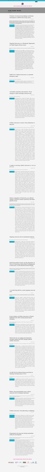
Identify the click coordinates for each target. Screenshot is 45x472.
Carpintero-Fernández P (23, 268)
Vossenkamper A (11, 269)
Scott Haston (10, 20)
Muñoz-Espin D (15, 269)
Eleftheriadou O (18, 268)
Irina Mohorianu (28, 22)
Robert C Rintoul (20, 22)
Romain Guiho (28, 21)
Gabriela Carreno (24, 21)
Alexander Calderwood (30, 20)
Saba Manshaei (31, 21)
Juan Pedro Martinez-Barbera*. (18, 23)
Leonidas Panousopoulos (15, 21)
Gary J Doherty (13, 22)
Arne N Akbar (31, 22)
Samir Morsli (19, 20)
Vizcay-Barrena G (31, 268)
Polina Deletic (20, 21)
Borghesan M (10, 268)
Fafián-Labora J (14, 268)
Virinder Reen (26, 20)
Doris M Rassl (16, 22)
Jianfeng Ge (23, 20)
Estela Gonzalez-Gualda (15, 20)
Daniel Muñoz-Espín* (12, 23)
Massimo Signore (24, 22)
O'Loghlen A (18, 269)
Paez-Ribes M (27, 268)
